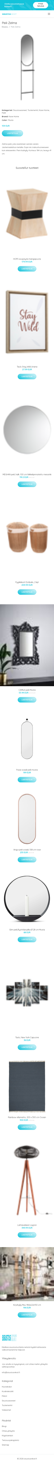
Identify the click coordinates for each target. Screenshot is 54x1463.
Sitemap (5, 1445)
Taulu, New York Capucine (27, 1037)
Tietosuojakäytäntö (10, 1440)
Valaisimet (6, 1410)
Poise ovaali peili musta (27, 770)
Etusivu (5, 27)
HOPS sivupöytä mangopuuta (27, 259)
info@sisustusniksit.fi (11, 1372)
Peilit (4, 113)
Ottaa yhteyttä (8, 1431)
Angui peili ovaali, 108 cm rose (27, 849)
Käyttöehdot (7, 1435)
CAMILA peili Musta (27, 690)
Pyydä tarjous (40, 5)
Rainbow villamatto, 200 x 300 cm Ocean (27, 1117)
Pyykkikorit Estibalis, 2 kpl (27, 582)
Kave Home (44, 110)
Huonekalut (7, 1387)
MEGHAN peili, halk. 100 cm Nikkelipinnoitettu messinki (27, 474)
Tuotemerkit (33, 110)
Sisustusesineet (20, 110)
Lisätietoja (12, 133)
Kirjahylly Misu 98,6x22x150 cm (27, 1305)
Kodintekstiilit (7, 1391)
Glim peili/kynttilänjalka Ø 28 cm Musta (27, 929)
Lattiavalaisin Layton (27, 1225)
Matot (4, 1396)
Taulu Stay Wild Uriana (27, 366)
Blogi (4, 1426)
